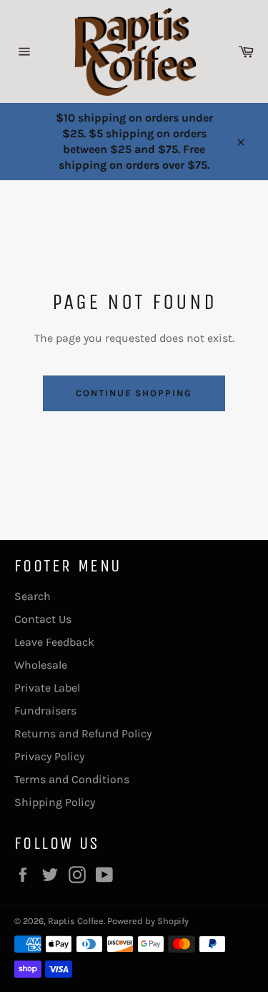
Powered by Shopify (148, 920)
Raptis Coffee (76, 920)
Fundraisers (45, 710)
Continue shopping (134, 393)
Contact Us (42, 619)
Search (32, 596)
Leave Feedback (54, 642)
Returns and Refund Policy (83, 733)
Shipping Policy (54, 802)
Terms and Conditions (71, 779)
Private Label (47, 687)
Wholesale (40, 665)
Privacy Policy (49, 756)
